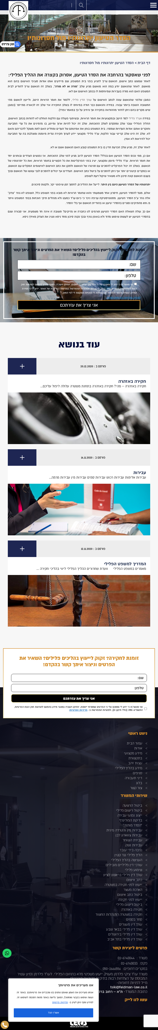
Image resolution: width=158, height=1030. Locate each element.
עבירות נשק (133, 845)
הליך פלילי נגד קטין (128, 855)
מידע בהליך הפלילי (128, 768)
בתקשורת (135, 758)
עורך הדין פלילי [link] (82, 100)
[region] (53, 1000)
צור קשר (136, 788)
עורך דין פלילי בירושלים (125, 934)
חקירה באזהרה (131, 909)
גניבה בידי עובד (131, 850)
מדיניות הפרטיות (78, 710)
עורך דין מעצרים (130, 924)
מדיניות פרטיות (60, 1002)
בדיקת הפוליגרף (130, 820)
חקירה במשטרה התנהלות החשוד (118, 914)
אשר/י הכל (53, 1012)
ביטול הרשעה (132, 805)
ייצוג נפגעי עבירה (129, 815)
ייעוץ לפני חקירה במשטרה (123, 885)
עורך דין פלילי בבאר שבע (124, 929)
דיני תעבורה (133, 778)
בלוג (139, 783)
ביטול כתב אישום (129, 894)
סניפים (137, 773)
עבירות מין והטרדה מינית (124, 830)
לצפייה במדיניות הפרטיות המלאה (124, 297)
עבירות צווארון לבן (128, 835)
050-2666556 (112, 968)
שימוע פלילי (133, 870)
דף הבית (144, 63)
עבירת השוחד (132, 840)
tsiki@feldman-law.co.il (128, 987)
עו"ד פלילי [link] (135, 118)
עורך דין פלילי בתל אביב (124, 939)
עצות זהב (135, 763)
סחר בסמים (134, 919)
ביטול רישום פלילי (129, 810)
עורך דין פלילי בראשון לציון (122, 875)
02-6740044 (126, 958)
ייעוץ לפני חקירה (130, 899)
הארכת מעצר (133, 889)
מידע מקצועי (133, 753)
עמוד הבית (134, 743)
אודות (138, 748)
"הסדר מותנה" (132, 825)
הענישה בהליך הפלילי (126, 860)
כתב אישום (134, 880)
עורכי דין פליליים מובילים (124, 865)
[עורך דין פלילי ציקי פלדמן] (18, 11)
